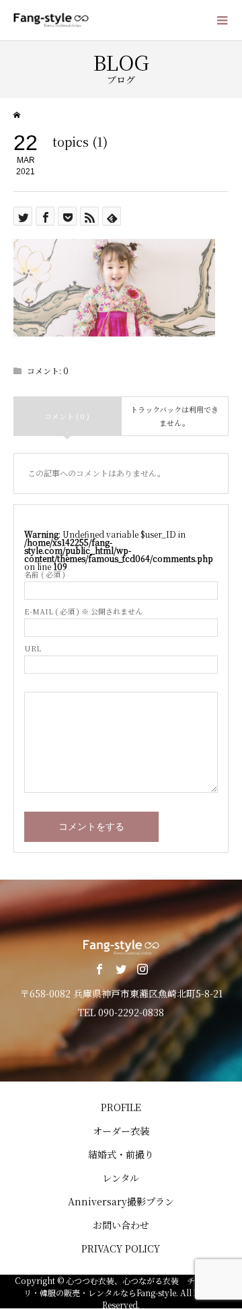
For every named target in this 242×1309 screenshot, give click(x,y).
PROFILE (121, 1107)
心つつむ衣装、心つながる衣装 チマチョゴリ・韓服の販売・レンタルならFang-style (125, 1286)
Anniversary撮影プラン (121, 1201)
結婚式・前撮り (121, 1154)
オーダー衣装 (121, 1130)
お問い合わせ (121, 1225)
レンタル (120, 1177)
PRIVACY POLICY (120, 1248)
